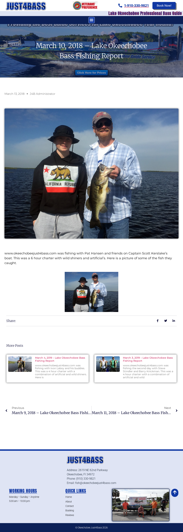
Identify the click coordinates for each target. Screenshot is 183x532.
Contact (69, 506)
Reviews (69, 515)
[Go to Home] (31, 5)
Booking (69, 510)
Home (68, 496)
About (68, 501)
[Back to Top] (175, 492)
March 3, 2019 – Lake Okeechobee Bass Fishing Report (148, 359)
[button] (91, 20)
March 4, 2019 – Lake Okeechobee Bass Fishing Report (60, 359)
